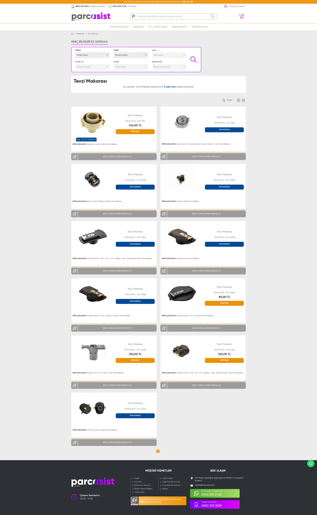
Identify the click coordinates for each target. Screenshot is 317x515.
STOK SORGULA (224, 129)
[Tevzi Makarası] (92, 122)
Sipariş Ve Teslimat (142, 485)
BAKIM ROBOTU (179, 27)
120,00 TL (135, 354)
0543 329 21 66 (119, 6)
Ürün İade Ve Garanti (171, 485)
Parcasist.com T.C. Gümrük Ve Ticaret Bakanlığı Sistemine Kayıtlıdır (160, 501)
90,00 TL (224, 297)
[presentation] (74, 139)
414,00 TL (135, 125)
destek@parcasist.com (204, 485)
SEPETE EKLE (135, 131)
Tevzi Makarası (93, 34)
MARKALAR (138, 27)
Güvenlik (138, 482)
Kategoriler (80, 34)
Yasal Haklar (167, 478)
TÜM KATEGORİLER (119, 27)
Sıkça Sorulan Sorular (171, 482)
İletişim (165, 489)
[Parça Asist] (90, 16)
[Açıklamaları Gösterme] (243, 100)
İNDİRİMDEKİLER (200, 27)
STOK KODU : (135, 121)
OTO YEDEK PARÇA (157, 27)
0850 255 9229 (188, 2)
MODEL (116, 50)
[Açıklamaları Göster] (238, 100)
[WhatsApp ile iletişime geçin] (311, 463)
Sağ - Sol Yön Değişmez (86, 139)
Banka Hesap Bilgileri (143, 489)
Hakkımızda (139, 492)
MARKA (78, 50)
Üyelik (136, 478)
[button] (92, 55)
